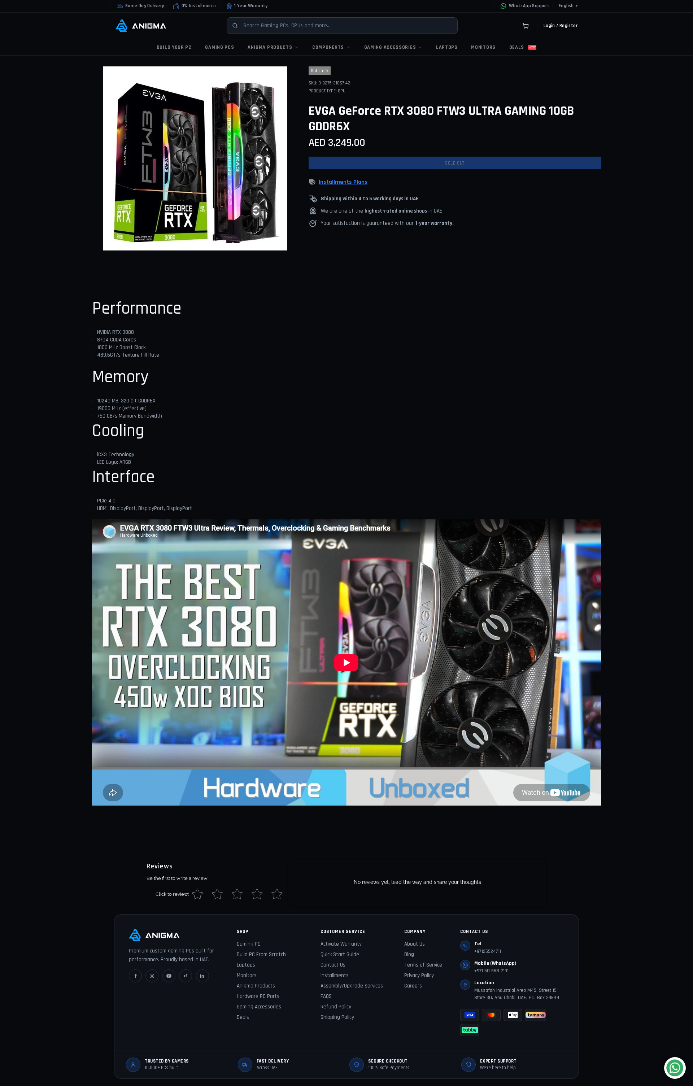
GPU (341, 91)
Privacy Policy (419, 975)
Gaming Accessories (259, 1006)
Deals (243, 1017)
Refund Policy (336, 1006)
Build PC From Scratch (261, 954)
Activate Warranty (341, 944)
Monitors (247, 975)
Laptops (246, 964)
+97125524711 (487, 951)
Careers (413, 985)
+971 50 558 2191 (491, 971)
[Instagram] (151, 975)
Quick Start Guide (340, 954)
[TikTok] (185, 975)
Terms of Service (423, 964)
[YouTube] (168, 975)
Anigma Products (256, 985)
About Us (414, 944)
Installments (335, 975)
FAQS (326, 996)
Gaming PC (249, 944)
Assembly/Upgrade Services (352, 985)
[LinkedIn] (202, 975)
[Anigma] (141, 25)
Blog (409, 954)
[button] (195, 6)
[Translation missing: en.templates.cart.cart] (525, 25)
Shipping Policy (337, 1017)
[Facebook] (135, 975)
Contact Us (333, 964)
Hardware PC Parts (258, 996)
